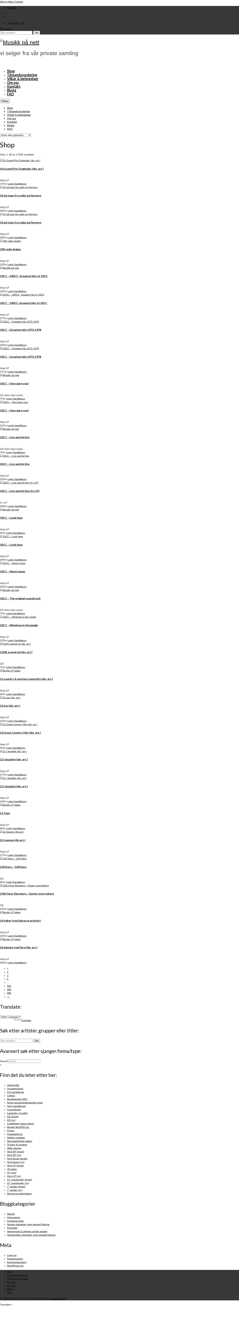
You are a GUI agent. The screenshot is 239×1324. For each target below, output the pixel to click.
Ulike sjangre (14, 1148)
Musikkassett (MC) (17, 1099)
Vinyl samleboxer (16, 1106)
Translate (26, 1020)
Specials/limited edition (19, 1141)
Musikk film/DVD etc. (18, 1127)
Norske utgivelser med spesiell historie (28, 1224)
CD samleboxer (15, 1092)
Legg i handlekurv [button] (17, 183)
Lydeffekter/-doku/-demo (20, 1123)
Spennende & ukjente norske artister (27, 1231)
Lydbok (11, 1095)
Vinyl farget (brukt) (17, 1158)
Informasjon (13, 1217)
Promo (10, 1130)
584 (9, 989)
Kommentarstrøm (16, 1262)
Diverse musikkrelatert (19, 1193)
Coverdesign (14, 1109)
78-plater (12, 1169)
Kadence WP (59, 1298)
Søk (36, 32)
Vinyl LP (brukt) (15, 1165)
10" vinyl (11, 1172)
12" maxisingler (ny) (18, 1183)
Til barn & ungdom (17, 1144)
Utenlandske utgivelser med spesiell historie (31, 1235)
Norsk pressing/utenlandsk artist (25, 1102)
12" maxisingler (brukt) (19, 1179)
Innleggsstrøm (15, 1258)
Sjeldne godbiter (16, 1137)
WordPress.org (15, 1265)
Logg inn (12, 1255)
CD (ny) (11, 1120)
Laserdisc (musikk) (17, 1113)
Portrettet (12, 1228)
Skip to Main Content (11, 1)
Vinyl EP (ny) (14, 1155)
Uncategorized (15, 1088)
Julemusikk (13, 1085)
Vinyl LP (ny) (14, 1176)
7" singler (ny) (14, 1190)
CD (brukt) (13, 1116)
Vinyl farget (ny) (15, 1162)
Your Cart (16, 23)
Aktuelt (11, 1214)
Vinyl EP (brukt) (15, 1151)
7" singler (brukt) (16, 1186)
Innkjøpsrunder (15, 1221)
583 (9, 986)
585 (9, 993)
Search (4, 1061)
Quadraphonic (15, 1134)
